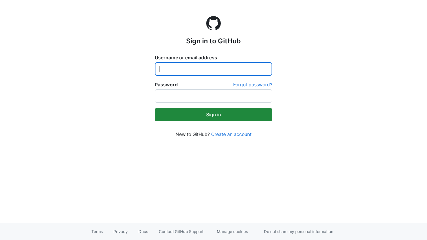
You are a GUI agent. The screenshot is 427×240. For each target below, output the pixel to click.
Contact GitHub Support (181, 231)
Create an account (231, 134)
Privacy (120, 231)
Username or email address (186, 57)
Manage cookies (232, 231)
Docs (143, 231)
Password (166, 84)
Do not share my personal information (298, 231)
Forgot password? (252, 84)
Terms (97, 231)
